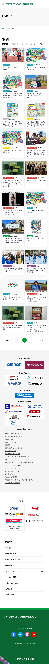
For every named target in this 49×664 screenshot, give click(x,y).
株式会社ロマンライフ (12, 471)
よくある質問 (10, 577)
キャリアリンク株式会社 (12, 483)
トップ (4, 28)
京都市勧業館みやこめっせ (13, 448)
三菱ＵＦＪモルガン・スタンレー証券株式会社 (20, 462)
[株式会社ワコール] (34, 365)
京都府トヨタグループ (12, 433)
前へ (7, 340)
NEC (6, 459)
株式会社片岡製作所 (11, 477)
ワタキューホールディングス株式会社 (17, 457)
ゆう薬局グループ (10, 451)
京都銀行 (7, 445)
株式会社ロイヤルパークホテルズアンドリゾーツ (20, 480)
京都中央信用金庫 (10, 442)
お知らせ (8, 589)
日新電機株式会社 (10, 474)
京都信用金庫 (9, 439)
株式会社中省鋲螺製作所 (12, 454)
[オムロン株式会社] (14, 365)
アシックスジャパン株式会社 (14, 465)
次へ (41, 340)
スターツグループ (10, 468)
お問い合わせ (10, 594)
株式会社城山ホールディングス (15, 436)
